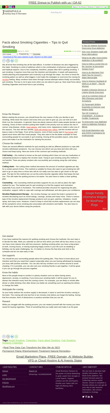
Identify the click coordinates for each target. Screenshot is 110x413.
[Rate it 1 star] (64, 51)
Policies (5, 383)
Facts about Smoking (49, 340)
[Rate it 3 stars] (67, 51)
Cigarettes (31, 340)
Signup (75, 7)
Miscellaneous (9, 51)
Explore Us (99, 7)
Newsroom (91, 7)
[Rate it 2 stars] (66, 51)
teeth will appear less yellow (45, 130)
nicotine (5, 79)
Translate (36, 54)
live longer (69, 132)
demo (104, 208)
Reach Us (33, 371)
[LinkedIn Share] (12, 60)
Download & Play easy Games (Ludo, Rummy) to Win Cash (27, 57)
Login (105, 7)
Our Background (9, 379)
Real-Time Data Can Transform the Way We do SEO (31, 347)
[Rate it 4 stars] (69, 51)
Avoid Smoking (16, 340)
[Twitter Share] (8, 60)
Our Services (82, 7)
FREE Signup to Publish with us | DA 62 (55, 2)
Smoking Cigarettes (12, 343)
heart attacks (31, 127)
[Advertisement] (53, 28)
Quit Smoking (68, 340)
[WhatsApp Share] (16, 60)
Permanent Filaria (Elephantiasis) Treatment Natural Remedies (36, 351)
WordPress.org (8, 386)
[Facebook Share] (4, 60)
